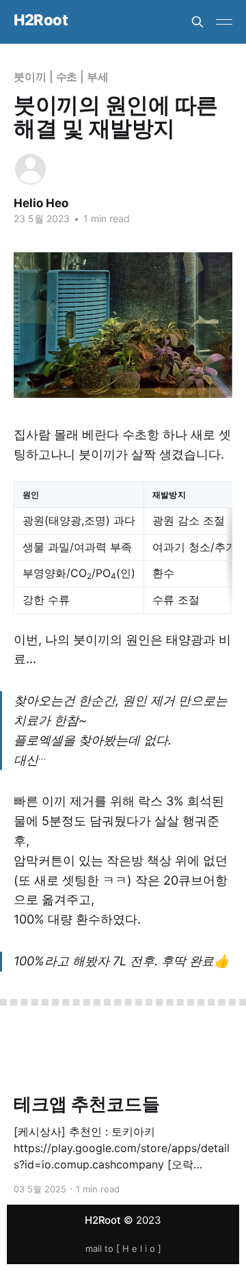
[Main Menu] (224, 22)
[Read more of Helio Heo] (30, 169)
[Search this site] (197, 22)
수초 (67, 76)
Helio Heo (41, 203)
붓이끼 (30, 76)
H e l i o (138, 1248)
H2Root (41, 20)
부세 (98, 76)
